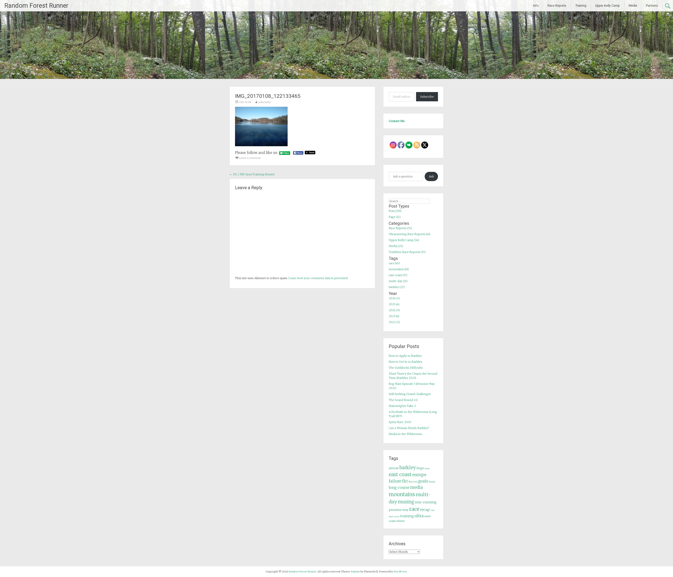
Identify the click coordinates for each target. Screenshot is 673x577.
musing (406, 502)
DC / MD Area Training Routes (252, 174)
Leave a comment (250, 158)
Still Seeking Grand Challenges (410, 394)
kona (432, 481)
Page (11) (394, 217)
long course (399, 487)
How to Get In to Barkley (405, 361)
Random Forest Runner (36, 5)
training (407, 516)
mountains (402, 494)
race (414, 509)
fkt (405, 481)
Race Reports (557, 5)
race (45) (394, 263)
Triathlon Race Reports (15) (407, 252)
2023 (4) (394, 316)
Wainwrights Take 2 (402, 406)
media (416, 487)
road (432, 510)
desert (427, 468)
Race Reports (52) (400, 228)
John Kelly (264, 102)
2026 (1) (394, 298)
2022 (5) (394, 322)
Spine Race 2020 (400, 422)
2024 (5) (394, 310)
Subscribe (427, 96)
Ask (431, 176)
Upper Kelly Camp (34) (404, 240)
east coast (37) (398, 275)
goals (423, 481)
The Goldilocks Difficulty (406, 367)
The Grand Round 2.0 (403, 400)
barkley (407, 467)
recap (425, 509)
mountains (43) (399, 269)
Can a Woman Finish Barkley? (409, 428)
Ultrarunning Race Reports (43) (409, 234)
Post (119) (395, 211)
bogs (420, 468)
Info (536, 5)
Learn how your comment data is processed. (318, 278)
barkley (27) (397, 287)
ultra (419, 515)
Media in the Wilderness (405, 434)
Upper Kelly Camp (607, 5)
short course (394, 516)
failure (395, 481)
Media (633, 5)
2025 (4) (394, 304)
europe (419, 474)
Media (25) (396, 246)
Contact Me (397, 121)
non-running (426, 502)
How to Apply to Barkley (405, 355)
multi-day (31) (398, 281)
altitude (394, 468)
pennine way (399, 510)
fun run (413, 481)
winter (400, 521)
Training (580, 5)
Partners (652, 5)
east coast (400, 474)
